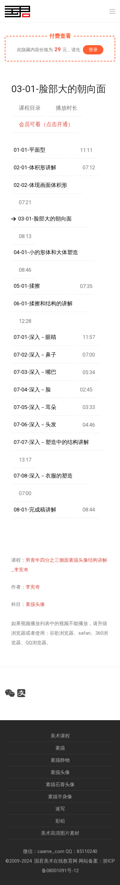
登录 (93, 49)
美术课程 (60, 736)
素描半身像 (60, 797)
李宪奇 (33, 587)
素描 (60, 748)
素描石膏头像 (60, 784)
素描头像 (35, 604)
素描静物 (60, 760)
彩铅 (60, 821)
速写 (60, 809)
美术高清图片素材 (60, 833)
